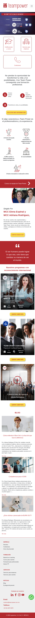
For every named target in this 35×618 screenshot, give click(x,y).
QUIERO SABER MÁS (18, 314)
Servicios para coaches (9, 574)
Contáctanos (6, 547)
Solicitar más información (16, 112)
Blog (4, 583)
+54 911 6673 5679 (8, 608)
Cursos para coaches (8, 559)
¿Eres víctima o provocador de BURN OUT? (17, 515)
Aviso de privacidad (8, 549)
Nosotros (5, 544)
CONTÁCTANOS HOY (17, 234)
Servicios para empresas (9, 572)
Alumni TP (6, 564)
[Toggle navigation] (31, 6)
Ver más (4, 456)
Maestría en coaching (9, 557)
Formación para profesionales (11, 562)
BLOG (17, 413)
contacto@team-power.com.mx (11, 602)
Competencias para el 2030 (17, 476)
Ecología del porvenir (8, 585)
